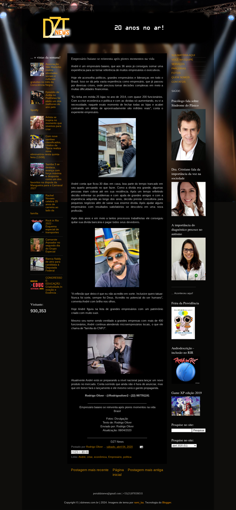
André (82, 457)
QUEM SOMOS (180, 77)
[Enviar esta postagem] (140, 446)
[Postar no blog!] (76, 452)
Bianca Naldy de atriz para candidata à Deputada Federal (53, 264)
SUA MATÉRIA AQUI (183, 55)
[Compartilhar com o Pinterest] (87, 452)
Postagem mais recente (90, 470)
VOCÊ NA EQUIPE (182, 59)
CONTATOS (178, 81)
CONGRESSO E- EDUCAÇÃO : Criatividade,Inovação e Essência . (54, 285)
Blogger (166, 502)
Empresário (115, 457)
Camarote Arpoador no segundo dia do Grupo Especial (53, 245)
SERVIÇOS (178, 64)
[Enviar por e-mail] (73, 452)
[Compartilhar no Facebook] (83, 452)
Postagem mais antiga (145, 470)
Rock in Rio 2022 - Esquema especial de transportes (52, 226)
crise (90, 457)
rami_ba (139, 502)
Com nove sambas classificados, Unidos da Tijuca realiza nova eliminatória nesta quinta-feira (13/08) (45, 146)
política (127, 457)
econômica (100, 457)
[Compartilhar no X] (80, 452)
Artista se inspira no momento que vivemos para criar (54, 123)
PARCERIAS (178, 68)
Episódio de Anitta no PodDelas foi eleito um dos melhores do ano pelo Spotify (45, 101)
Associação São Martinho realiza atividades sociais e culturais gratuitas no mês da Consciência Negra (45, 74)
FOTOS (176, 73)
